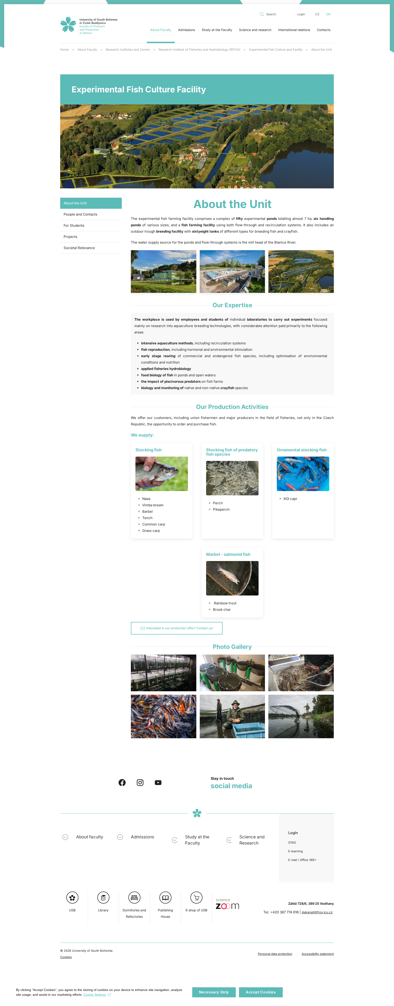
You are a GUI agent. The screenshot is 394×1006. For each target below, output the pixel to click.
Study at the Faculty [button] (217, 30)
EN (328, 14)
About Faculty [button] (160, 30)
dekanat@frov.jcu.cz (317, 912)
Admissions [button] (186, 30)
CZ (317, 14)
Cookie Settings (94, 994)
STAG (292, 842)
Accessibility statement (318, 954)
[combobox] (274, 14)
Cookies (66, 957)
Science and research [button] (255, 30)
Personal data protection (275, 954)
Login (301, 14)
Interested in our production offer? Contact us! (179, 628)
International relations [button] (294, 30)
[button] (163, 271)
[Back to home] (88, 25)
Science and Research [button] (251, 839)
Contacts (323, 30)
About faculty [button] (89, 837)
